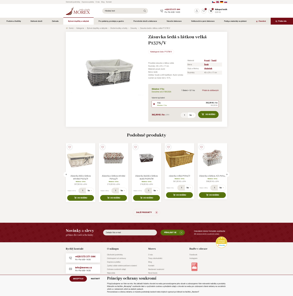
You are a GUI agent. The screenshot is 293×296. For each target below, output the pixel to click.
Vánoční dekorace (174, 21)
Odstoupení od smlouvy (116, 258)
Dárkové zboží (36, 21)
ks (191, 115)
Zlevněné (262, 21)
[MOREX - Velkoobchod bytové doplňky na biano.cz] (194, 266)
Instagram (193, 258)
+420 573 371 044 (172, 9)
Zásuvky (133, 28)
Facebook (193, 255)
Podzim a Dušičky (14, 21)
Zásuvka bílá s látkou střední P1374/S (81, 177)
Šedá (206, 64)
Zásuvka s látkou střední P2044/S (113, 177)
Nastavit (95, 279)
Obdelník (208, 68)
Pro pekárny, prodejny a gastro (111, 21)
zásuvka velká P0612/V (179, 176)
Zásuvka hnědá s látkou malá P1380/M (146, 177)
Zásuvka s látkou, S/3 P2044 (212, 176)
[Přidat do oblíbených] (69, 147)
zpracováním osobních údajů (208, 234)
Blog (102, 2)
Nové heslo (152, 273)
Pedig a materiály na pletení (235, 21)
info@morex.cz (83, 267)
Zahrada (55, 21)
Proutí (207, 60)
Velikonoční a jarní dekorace (202, 21)
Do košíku (210, 114)
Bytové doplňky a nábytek (78, 21)
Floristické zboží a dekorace (145, 21)
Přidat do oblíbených (210, 90)
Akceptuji (78, 279)
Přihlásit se (170, 232)
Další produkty (144, 212)
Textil (213, 60)
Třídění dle (282, 21)
